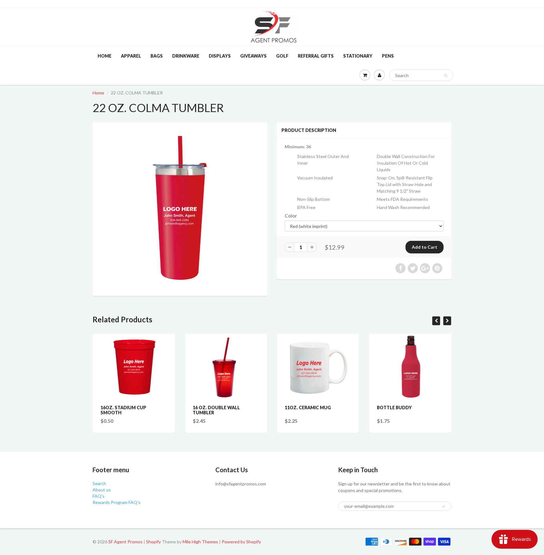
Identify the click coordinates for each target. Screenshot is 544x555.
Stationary (357, 56)
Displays (220, 56)
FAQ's (99, 496)
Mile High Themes (200, 541)
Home (104, 56)
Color (291, 215)
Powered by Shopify (241, 541)
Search (99, 483)
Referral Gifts (316, 56)
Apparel (131, 56)
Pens (388, 56)
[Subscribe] (443, 506)
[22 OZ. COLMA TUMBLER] (179, 208)
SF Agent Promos (125, 541)
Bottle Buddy (394, 407)
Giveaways (253, 56)
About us (102, 489)
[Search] (446, 76)
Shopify (153, 541)
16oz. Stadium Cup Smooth (123, 410)
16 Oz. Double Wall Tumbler (216, 410)
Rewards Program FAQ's (116, 502)
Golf (282, 56)
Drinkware (185, 56)
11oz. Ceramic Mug (308, 407)
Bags (156, 56)
